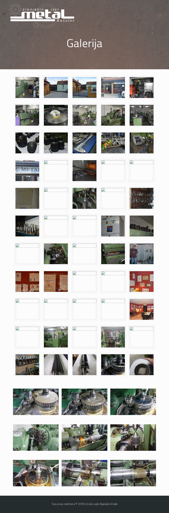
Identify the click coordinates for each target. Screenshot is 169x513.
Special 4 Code (108, 504)
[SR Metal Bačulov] (42, 15)
